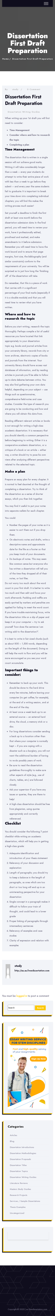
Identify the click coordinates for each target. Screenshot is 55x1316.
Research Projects (18, 1195)
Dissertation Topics (19, 1171)
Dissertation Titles (18, 1165)
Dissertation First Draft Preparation (32, 58)
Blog (12, 1141)
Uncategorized (17, 1213)
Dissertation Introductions (22, 1147)
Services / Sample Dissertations (25, 1201)
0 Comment (33, 89)
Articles (13, 1135)
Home (5, 58)
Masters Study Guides (20, 1189)
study (15, 89)
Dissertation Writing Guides (24, 111)
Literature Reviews (19, 1183)
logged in (21, 996)
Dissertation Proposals (20, 1159)
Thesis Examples (18, 1207)
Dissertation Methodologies (23, 1153)
